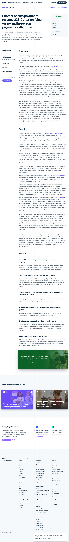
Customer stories (56, 462)
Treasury (21, 507)
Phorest (15, 32)
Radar (20, 498)
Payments (21, 494)
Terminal (21, 505)
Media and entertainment (41, 494)
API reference (55, 438)
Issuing (20, 486)
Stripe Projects (39, 527)
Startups (38, 462)
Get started (6, 439)
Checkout (21, 469)
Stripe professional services (55, 175)
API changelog (39, 523)
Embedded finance (40, 469)
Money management (40, 479)
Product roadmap (56, 486)
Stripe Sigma (22, 501)
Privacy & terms (56, 469)
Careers (54, 488)
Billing (20, 465)
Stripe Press (55, 491)
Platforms (38, 481)
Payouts (21, 496)
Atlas (20, 462)
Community (55, 465)
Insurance (38, 492)
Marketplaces (39, 477)
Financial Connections (24, 481)
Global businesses (40, 473)
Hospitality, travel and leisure (42, 490)
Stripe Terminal (59, 197)
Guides (54, 460)
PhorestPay (53, 66)
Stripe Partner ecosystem (42, 510)
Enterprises (38, 460)
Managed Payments (23, 490)
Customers (5, 7)
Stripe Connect (60, 133)
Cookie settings (56, 478)
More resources (56, 480)
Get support (55, 499)
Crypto (20, 475)
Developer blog (39, 529)
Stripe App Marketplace (41, 508)
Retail (37, 501)
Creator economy (40, 486)
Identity (21, 482)
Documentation (39, 518)
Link (20, 488)
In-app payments (40, 475)
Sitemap (54, 477)
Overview (52, 7)
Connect (21, 473)
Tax (20, 503)
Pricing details (39, 436)
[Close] (66, 535)
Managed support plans (57, 501)
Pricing (40, 2)
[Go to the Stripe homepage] (3, 458)
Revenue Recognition (24, 499)
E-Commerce (39, 467)
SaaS (37, 482)
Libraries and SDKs (40, 525)
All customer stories (62, 7)
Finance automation (40, 471)
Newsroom (54, 489)
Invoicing (21, 484)
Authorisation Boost (23, 464)
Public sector (39, 499)
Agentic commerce (40, 464)
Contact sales (61, 2)
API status (38, 521)
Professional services (41, 498)
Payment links (22, 492)
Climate (20, 471)
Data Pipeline (22, 477)
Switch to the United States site (42, 538)
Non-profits (38, 496)
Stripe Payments (48, 133)
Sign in (53, 2)
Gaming (37, 488)
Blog (53, 464)
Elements (21, 479)
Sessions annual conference (58, 467)
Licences (54, 475)
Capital (20, 467)
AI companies (39, 484)
